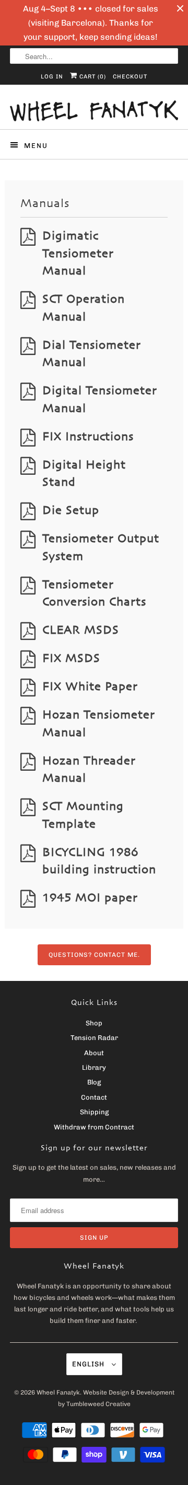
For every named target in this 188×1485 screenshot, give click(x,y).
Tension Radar (94, 1038)
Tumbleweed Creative (98, 1404)
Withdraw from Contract (94, 1127)
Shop (94, 1023)
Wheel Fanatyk (58, 1392)
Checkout (130, 76)
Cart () (91, 76)
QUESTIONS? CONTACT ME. (94, 954)
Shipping (94, 1112)
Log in (52, 76)
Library (94, 1067)
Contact (94, 1097)
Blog (94, 1082)
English (89, 1364)
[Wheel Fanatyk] (94, 110)
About (94, 1053)
